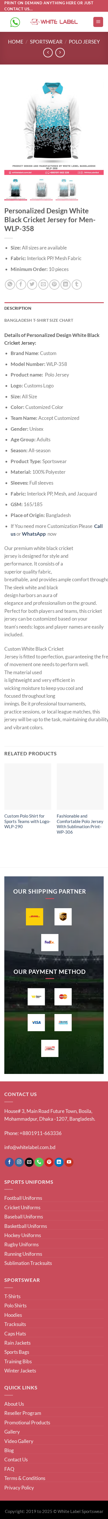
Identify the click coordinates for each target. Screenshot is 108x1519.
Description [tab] (17, 308)
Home (15, 42)
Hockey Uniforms (22, 1235)
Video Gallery (18, 1441)
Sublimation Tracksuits (28, 1263)
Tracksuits (15, 1324)
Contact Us (16, 1459)
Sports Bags (16, 1352)
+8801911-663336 (41, 1133)
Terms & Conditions (24, 1478)
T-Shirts (12, 1296)
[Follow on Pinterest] (49, 1162)
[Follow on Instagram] (19, 1162)
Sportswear (46, 42)
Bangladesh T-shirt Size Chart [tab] (38, 320)
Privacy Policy (19, 1488)
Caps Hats (15, 1334)
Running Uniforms (23, 1254)
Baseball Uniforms (23, 1217)
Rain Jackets (17, 1343)
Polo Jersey (84, 42)
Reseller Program (22, 1413)
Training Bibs (18, 1361)
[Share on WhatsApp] (10, 285)
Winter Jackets (20, 1371)
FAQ (9, 1469)
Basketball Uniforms (25, 1226)
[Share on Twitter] (32, 285)
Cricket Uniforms (22, 1207)
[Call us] (39, 1162)
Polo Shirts (15, 1305)
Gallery (12, 1432)
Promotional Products (27, 1422)
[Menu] (98, 22)
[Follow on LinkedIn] (59, 1162)
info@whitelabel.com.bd (30, 1147)
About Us (14, 1404)
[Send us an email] (29, 1162)
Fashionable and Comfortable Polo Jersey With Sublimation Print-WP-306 (80, 824)
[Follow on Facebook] (9, 1162)
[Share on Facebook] (21, 285)
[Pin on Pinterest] (54, 285)
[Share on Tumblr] (77, 285)
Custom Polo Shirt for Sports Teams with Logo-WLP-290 (27, 821)
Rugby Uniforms (21, 1244)
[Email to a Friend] (43, 285)
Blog (9, 1450)
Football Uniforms (23, 1198)
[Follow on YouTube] (69, 1162)
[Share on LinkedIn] (65, 285)
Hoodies (13, 1315)
